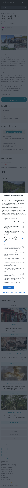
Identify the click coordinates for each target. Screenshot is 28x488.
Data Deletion (6, 292)
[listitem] (14, 219)
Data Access (14, 292)
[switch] (23, 222)
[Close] (25, 195)
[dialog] (14, 244)
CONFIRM (8, 287)
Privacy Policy (22, 292)
